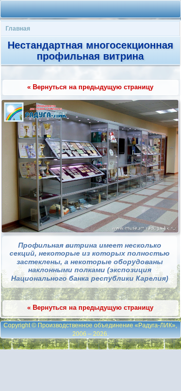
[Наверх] (44, 9)
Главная (18, 28)
